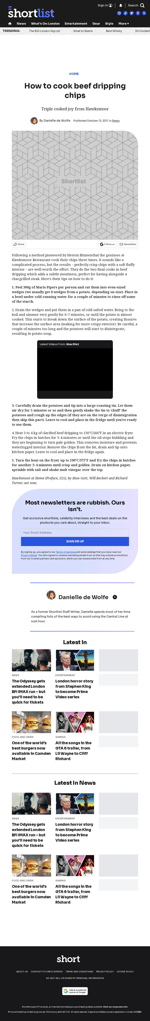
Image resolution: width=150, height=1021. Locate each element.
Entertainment (76, 24)
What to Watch (83, 31)
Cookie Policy (125, 971)
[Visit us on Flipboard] (132, 13)
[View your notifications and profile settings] (120, 5)
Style (109, 24)
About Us (22, 971)
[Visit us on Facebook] (138, 13)
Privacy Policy (105, 971)
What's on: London (45, 24)
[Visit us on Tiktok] (125, 13)
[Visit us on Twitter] (144, 13)
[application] (75, 369)
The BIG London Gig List (44, 31)
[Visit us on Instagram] (119, 13)
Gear (96, 24)
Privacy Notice (29, 555)
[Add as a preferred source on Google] (75, 991)
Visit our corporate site (115, 1007)
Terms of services (66, 552)
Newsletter (130, 244)
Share (21, 244)
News (21, 24)
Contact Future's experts (47, 971)
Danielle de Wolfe (57, 121)
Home (74, 74)
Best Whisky (114, 31)
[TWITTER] (116, 597)
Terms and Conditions (79, 971)
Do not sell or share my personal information (75, 978)
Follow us (109, 244)
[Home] (10, 24)
